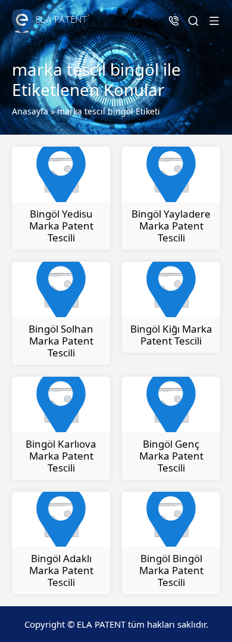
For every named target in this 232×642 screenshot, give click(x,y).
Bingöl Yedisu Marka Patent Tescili (61, 225)
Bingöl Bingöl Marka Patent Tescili (171, 570)
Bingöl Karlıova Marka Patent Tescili (61, 455)
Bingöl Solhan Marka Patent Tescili (61, 340)
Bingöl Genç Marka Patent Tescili (171, 455)
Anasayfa (30, 111)
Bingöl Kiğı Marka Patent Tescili (171, 335)
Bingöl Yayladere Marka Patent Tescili (171, 225)
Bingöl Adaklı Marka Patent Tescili (61, 570)
